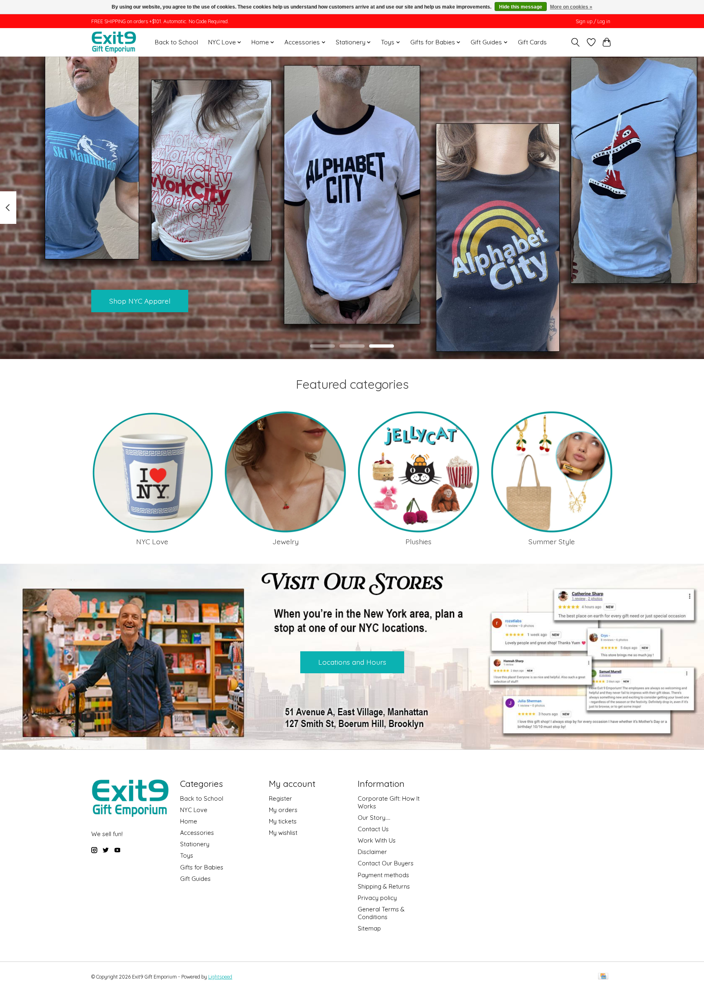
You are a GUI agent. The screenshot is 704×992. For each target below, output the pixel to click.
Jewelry (286, 541)
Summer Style (551, 541)
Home (188, 821)
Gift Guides (195, 879)
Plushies (418, 541)
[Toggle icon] (575, 42)
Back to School (176, 42)
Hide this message (520, 7)
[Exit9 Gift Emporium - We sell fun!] (113, 42)
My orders (283, 810)
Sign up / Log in (593, 21)
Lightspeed (220, 977)
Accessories (197, 833)
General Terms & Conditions (381, 913)
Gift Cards (532, 42)
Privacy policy (377, 898)
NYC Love (152, 541)
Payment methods (383, 875)
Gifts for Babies (201, 867)
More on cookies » (571, 7)
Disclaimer (372, 852)
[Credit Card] (603, 977)
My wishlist (283, 833)
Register (280, 798)
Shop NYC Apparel (139, 300)
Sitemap (369, 928)
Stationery (194, 844)
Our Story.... (374, 817)
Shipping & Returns (384, 886)
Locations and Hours (352, 661)
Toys (186, 855)
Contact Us (373, 829)
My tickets (283, 821)
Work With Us (377, 840)
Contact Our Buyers (386, 863)
